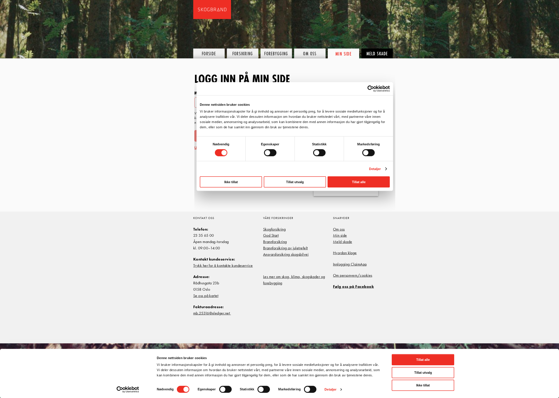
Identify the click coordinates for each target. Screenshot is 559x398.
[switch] (225, 389)
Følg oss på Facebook (353, 286)
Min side (340, 235)
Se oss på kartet (205, 295)
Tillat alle (423, 360)
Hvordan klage (345, 252)
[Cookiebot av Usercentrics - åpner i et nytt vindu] (128, 389)
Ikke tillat (423, 385)
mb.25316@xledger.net (212, 313)
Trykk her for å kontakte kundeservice (223, 265)
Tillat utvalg (423, 372)
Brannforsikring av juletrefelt (285, 247)
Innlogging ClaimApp (350, 264)
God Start (271, 235)
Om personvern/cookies (352, 275)
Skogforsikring (274, 229)
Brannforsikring (275, 241)
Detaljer (330, 389)
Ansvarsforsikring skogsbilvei (286, 254)
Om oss (339, 229)
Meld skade (342, 241)
